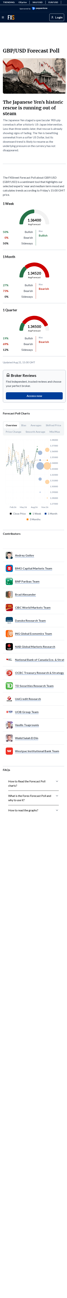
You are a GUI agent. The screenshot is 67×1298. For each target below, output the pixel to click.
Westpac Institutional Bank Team (37, 751)
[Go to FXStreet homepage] (11, 17)
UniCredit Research (28, 698)
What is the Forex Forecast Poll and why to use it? (29, 798)
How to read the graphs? (23, 810)
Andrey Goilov (24, 555)
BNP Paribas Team (27, 581)
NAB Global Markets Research (35, 646)
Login (59, 17)
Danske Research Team (30, 620)
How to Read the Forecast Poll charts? (26, 783)
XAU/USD (38, 2)
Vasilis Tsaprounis (27, 725)
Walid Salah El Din (26, 738)
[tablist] (33, 428)
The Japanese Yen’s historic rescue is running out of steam (33, 107)
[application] (34, 224)
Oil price (22, 2)
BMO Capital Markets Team (33, 568)
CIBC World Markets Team (33, 607)
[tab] (11, 425)
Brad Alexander (25, 594)
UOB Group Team (27, 712)
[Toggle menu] (3, 17)
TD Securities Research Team (34, 685)
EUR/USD (53, 2)
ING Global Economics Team (33, 633)
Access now (34, 395)
